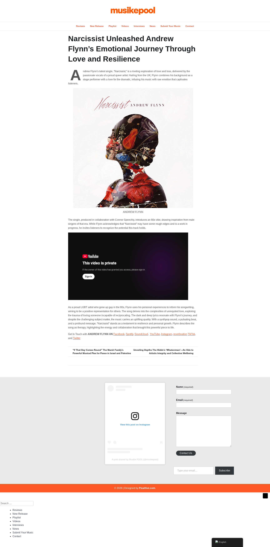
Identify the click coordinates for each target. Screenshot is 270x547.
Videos (125, 26)
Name (184, 387)
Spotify (129, 334)
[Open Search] (235, 11)
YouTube (155, 334)
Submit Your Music (170, 26)
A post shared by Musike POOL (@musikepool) (135, 459)
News (152, 26)
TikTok (191, 334)
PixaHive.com (147, 488)
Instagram (166, 334)
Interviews (139, 26)
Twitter (76, 338)
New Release (97, 26)
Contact (189, 26)
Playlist (112, 26)
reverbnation (180, 334)
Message (181, 413)
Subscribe (224, 470)
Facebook (119, 334)
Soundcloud (141, 334)
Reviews (80, 26)
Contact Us (186, 453)
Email (184, 400)
